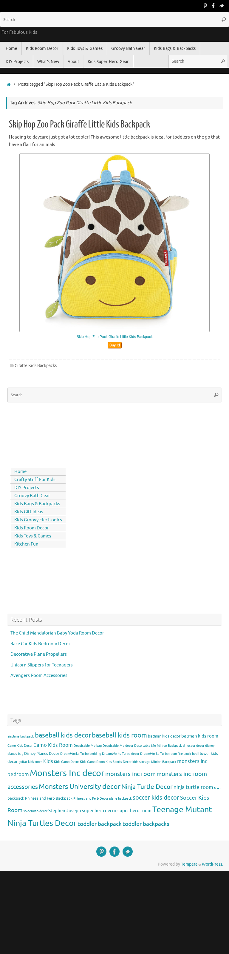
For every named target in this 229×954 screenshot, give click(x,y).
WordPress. (212, 864)
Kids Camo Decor (66, 762)
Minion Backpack (163, 762)
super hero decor (99, 811)
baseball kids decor (63, 735)
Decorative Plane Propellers (38, 654)
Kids (48, 761)
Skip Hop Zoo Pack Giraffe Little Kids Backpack (79, 124)
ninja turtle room (193, 787)
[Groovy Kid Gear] (213, 5)
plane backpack (120, 799)
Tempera (189, 864)
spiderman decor (35, 811)
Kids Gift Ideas (28, 512)
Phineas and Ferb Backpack (48, 798)
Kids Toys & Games (32, 536)
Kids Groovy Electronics (38, 520)
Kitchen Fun (26, 544)
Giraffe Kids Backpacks (36, 365)
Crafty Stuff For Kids (34, 480)
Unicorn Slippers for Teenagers (41, 665)
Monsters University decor (79, 786)
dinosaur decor (193, 746)
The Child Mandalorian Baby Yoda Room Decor (57, 633)
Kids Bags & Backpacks (37, 504)
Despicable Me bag (88, 746)
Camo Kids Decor (20, 746)
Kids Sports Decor (118, 762)
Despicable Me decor (118, 746)
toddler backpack (100, 824)
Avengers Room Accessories (38, 675)
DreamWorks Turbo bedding (80, 754)
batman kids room (199, 736)
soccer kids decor (156, 797)
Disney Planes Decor (41, 753)
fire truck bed (187, 754)
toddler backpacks (146, 824)
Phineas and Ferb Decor (90, 799)
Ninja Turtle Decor (147, 787)
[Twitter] (222, 5)
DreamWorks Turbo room (158, 754)
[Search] (223, 19)
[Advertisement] (34, 433)
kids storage (141, 762)
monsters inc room (130, 774)
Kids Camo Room (92, 762)
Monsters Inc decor (67, 773)
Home (20, 471)
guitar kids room (30, 762)
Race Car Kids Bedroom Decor (40, 644)
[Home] (9, 84)
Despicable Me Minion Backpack (158, 746)
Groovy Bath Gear (32, 496)
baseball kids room (119, 735)
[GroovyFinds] (205, 5)
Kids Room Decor (31, 528)
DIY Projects (26, 488)
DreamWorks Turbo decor (120, 754)
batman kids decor (164, 736)
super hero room (134, 811)
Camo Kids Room (53, 745)
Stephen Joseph (64, 811)
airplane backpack (20, 736)
